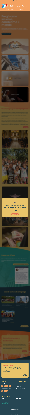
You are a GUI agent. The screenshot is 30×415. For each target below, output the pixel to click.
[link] (13, 0)
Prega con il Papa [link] (18, 386)
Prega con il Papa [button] (15, 214)
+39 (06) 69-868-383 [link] (4, 403)
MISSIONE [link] (7, 9)
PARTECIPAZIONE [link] (20, 9)
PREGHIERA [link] (13, 9)
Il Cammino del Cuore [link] (19, 383)
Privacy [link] (15, 414)
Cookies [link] (12, 414)
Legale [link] (18, 414)
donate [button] (25, 375)
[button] (29, 409)
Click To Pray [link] (18, 384)
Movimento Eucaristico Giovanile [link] (21, 388)
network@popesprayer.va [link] (5, 402)
